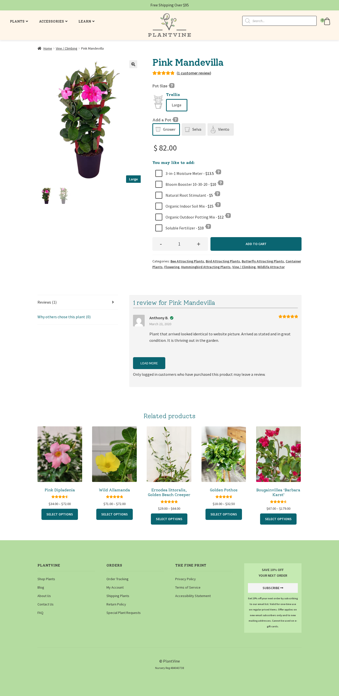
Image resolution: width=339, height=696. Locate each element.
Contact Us (45, 604)
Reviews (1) (47, 302)
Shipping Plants (117, 596)
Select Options (59, 514)
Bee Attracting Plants (187, 261)
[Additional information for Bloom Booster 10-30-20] (220, 182)
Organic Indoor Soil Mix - (189, 206)
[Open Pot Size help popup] (171, 85)
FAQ (40, 612)
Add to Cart (256, 244)
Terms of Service (188, 587)
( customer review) (194, 72)
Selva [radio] (196, 129)
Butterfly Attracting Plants (263, 261)
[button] (326, 21)
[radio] (176, 105)
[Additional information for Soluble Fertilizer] (208, 226)
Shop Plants (46, 579)
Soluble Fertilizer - (184, 227)
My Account (115, 587)
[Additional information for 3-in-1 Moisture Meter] (218, 171)
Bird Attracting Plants (223, 261)
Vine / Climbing (66, 48)
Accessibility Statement (193, 596)
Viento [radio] (223, 129)
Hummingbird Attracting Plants (206, 267)
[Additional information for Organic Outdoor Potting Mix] (228, 215)
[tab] (77, 302)
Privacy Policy (185, 579)
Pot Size (160, 86)
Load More (149, 363)
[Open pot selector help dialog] (175, 119)
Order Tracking (117, 579)
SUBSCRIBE (271, 588)
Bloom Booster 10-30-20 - (190, 184)
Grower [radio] (169, 129)
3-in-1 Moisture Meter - (189, 173)
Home (47, 48)
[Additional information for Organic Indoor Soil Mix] (218, 204)
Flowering (171, 267)
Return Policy (116, 604)
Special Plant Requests (123, 612)
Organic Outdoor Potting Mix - (194, 217)
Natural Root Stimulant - (189, 195)
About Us (44, 596)
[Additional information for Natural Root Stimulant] (217, 193)
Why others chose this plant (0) (64, 316)
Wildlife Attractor (271, 267)
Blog (40, 587)
